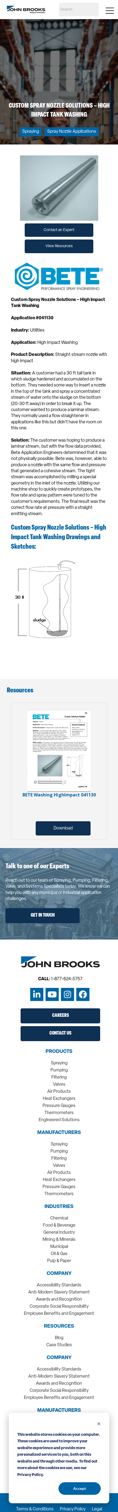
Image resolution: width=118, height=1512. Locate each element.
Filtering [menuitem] (59, 1077)
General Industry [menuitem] (59, 1232)
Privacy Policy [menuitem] (73, 1509)
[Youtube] (52, 994)
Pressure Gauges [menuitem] (59, 1106)
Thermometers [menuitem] (59, 1113)
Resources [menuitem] (59, 1326)
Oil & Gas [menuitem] (59, 1254)
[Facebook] (82, 994)
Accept (79, 1488)
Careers (60, 1015)
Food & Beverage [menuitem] (59, 1225)
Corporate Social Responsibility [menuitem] (59, 1306)
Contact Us (60, 1033)
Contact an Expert (59, 230)
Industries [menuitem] (59, 1206)
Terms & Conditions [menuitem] (35, 1509)
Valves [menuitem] (59, 1084)
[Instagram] (67, 994)
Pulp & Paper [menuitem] (59, 1261)
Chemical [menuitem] (59, 1218)
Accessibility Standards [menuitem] (59, 1285)
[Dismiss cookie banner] (99, 1424)
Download (63, 828)
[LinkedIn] (36, 994)
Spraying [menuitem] (59, 1063)
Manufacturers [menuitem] (59, 1132)
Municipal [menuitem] (59, 1247)
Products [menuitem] (59, 1051)
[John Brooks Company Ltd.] (26, 9)
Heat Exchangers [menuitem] (59, 1099)
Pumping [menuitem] (59, 1070)
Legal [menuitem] (97, 1509)
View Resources (59, 246)
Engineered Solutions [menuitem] (59, 1120)
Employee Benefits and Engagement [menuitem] (59, 1314)
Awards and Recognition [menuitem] (59, 1299)
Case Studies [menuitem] (59, 1345)
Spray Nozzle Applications (71, 131)
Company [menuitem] (59, 1273)
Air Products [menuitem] (59, 1091)
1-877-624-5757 (67, 979)
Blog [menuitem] (59, 1338)
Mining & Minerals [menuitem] (59, 1240)
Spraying (30, 131)
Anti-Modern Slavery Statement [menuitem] (59, 1292)
